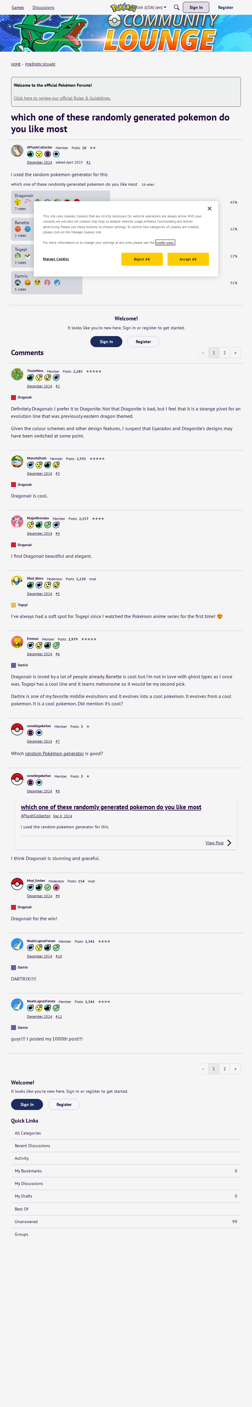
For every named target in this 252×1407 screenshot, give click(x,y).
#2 (58, 386)
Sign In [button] (106, 341)
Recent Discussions (32, 1145)
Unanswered (126, 1221)
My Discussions (29, 1183)
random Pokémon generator (54, 753)
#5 (58, 593)
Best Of (21, 1209)
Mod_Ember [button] (36, 880)
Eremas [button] (32, 638)
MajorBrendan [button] (38, 518)
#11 (59, 1016)
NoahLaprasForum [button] (41, 940)
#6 (58, 654)
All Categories (28, 1133)
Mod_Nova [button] (35, 578)
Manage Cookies (56, 258)
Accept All (188, 259)
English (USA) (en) (146, 7)
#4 (58, 533)
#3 (58, 473)
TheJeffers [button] (35, 370)
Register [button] (143, 341)
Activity (22, 1158)
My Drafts (126, 1196)
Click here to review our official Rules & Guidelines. (62, 98)
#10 (59, 956)
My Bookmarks (126, 1171)
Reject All (142, 259)
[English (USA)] (123, 7)
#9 (58, 896)
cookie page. (165, 242)
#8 (58, 791)
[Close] (209, 209)
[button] (17, 151)
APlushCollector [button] (39, 147)
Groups (21, 1234)
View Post (215, 843)
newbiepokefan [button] (39, 725)
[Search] (176, 7)
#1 (88, 162)
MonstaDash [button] (37, 458)
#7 (58, 741)
